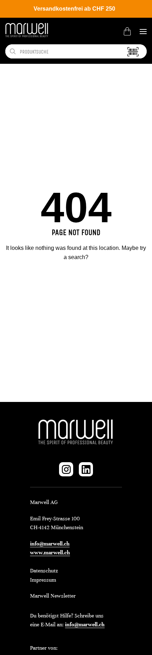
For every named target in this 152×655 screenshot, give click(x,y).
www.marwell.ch (50, 552)
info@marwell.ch (50, 544)
